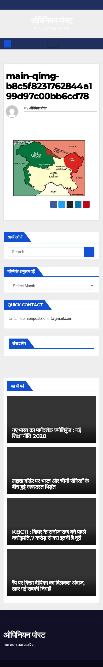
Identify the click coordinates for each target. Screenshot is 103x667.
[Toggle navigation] (53, 44)
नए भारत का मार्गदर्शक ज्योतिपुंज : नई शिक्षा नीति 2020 (46, 433)
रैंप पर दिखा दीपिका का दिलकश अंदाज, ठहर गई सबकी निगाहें (48, 585)
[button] (96, 44)
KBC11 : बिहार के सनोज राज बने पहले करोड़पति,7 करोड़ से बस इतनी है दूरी (49, 534)
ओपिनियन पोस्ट (51, 20)
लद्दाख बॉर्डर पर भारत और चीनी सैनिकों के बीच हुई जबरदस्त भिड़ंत (50, 483)
